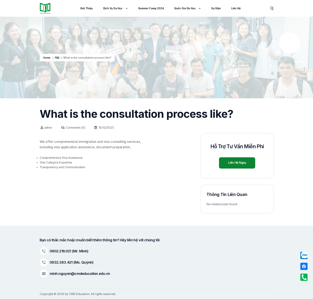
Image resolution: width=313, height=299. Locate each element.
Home (46, 57)
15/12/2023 (106, 127)
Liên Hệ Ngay (237, 162)
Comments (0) (75, 127)
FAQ (57, 57)
